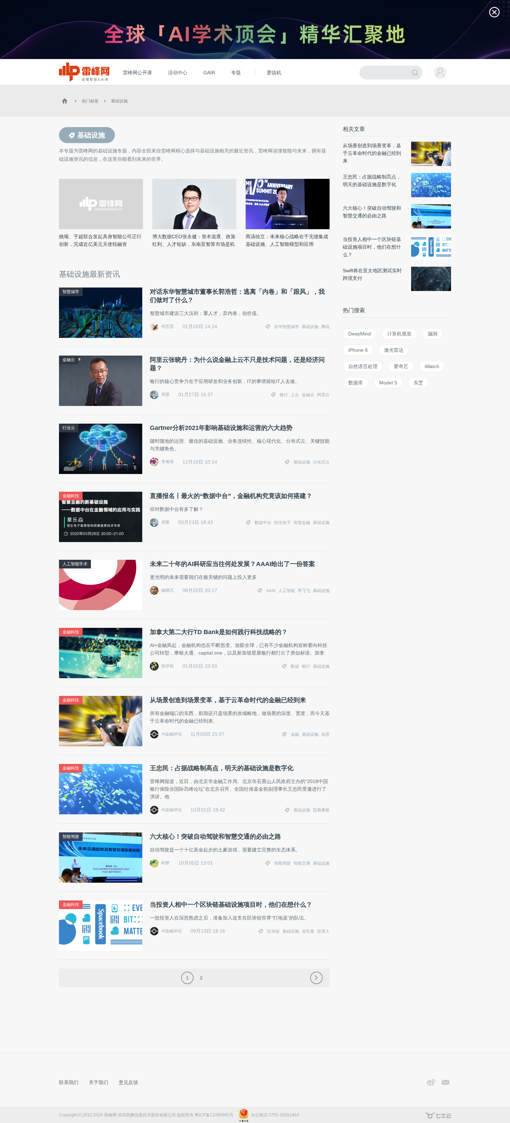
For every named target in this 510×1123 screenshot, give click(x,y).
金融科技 (70, 495)
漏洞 (432, 333)
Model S (388, 382)
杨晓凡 (167, 590)
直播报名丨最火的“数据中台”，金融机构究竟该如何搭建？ (231, 495)
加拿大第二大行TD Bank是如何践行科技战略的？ (219, 632)
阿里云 (323, 394)
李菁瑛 (167, 461)
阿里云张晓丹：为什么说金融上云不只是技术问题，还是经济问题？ (237, 364)
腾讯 (325, 326)
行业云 (68, 427)
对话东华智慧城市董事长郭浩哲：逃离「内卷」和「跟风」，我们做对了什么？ (237, 295)
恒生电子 (282, 522)
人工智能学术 (74, 564)
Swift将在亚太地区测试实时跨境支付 (372, 274)
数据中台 (263, 522)
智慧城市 (70, 291)
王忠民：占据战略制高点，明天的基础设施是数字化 (222, 768)
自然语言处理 (362, 366)
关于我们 (98, 1082)
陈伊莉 (167, 666)
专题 (236, 72)
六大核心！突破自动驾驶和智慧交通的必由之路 (215, 836)
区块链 (273, 931)
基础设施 (119, 101)
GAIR (209, 72)
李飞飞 (304, 590)
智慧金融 (302, 522)
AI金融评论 (171, 734)
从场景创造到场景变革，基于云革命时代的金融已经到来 (228, 700)
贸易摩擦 (321, 810)
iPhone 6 (358, 350)
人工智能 (286, 590)
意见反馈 (128, 1082)
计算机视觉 (399, 333)
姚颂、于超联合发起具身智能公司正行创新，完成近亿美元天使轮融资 (100, 240)
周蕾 (165, 394)
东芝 (418, 382)
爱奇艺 (401, 366)
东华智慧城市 (286, 326)
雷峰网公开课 (137, 72)
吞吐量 (308, 931)
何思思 (167, 326)
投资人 (323, 931)
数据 (295, 666)
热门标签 (90, 101)
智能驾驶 (70, 836)
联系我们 (68, 1082)
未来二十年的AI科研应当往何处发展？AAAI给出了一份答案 (232, 563)
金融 (295, 734)
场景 (325, 734)
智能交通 (302, 863)
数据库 (355, 382)
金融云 (68, 359)
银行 (284, 394)
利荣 (165, 862)
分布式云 (321, 462)
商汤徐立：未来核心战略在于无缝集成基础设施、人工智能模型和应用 (287, 240)
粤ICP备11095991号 (214, 1115)
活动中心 (177, 72)
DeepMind (359, 333)
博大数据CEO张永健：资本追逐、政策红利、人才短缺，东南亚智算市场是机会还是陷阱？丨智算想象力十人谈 (194, 241)
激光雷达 (393, 350)
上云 (295, 394)
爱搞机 (274, 72)
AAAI (270, 590)
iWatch (432, 366)
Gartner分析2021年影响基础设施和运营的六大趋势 (221, 427)
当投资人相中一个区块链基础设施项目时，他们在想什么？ (231, 904)
